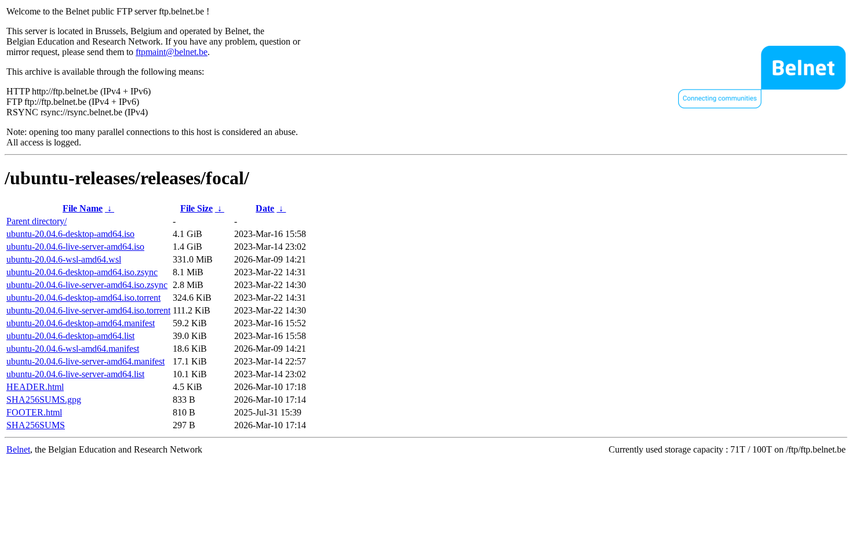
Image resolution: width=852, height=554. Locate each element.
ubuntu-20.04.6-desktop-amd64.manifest (80, 323)
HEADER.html (35, 387)
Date (265, 208)
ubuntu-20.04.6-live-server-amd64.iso (75, 247)
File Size (196, 208)
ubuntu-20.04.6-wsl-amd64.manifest (72, 348)
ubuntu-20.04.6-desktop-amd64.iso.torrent (83, 297)
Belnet (18, 449)
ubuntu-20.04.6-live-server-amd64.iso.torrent (88, 310)
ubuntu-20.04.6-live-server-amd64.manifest (85, 361)
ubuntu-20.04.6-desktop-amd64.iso (70, 234)
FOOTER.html (34, 412)
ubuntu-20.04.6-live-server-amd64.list (75, 374)
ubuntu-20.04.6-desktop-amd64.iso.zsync (82, 272)
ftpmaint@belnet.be (171, 52)
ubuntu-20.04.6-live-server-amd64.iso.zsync (87, 285)
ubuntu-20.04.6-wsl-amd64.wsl (63, 259)
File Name (83, 208)
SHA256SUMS (35, 425)
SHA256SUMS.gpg (43, 399)
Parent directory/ (36, 221)
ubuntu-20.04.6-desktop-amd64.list (70, 336)
